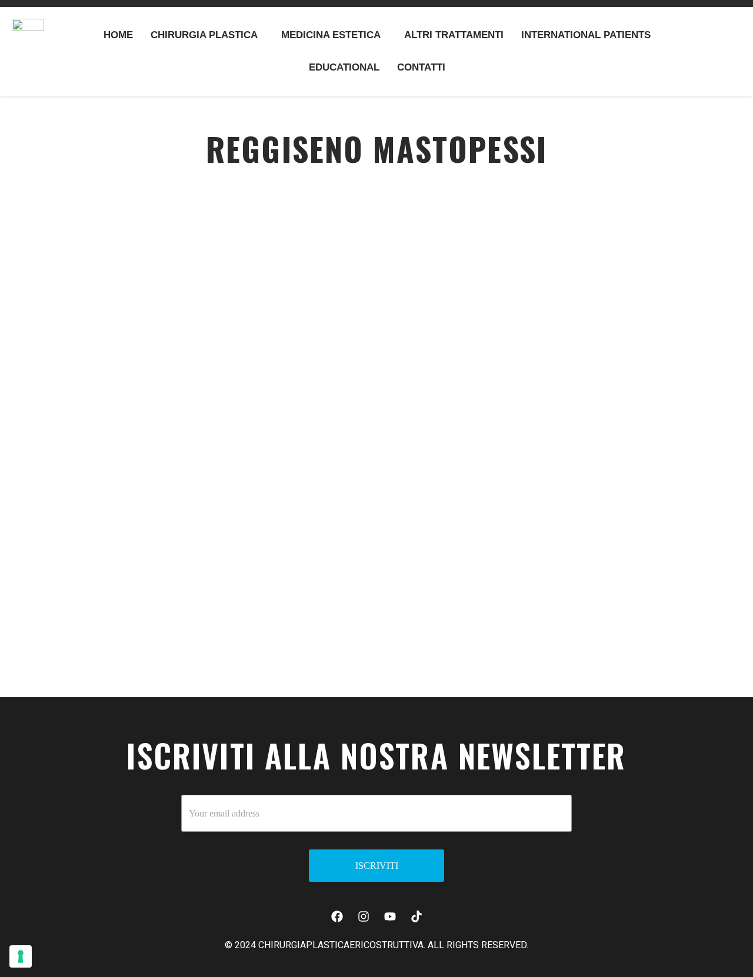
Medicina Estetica (331, 35)
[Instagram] (363, 916)
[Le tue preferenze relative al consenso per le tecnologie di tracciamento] (20, 956)
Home (118, 35)
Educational (344, 67)
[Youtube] (390, 916)
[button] (207, 35)
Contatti (421, 67)
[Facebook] (337, 916)
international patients (586, 35)
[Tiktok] (416, 916)
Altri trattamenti (454, 35)
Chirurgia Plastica (204, 35)
